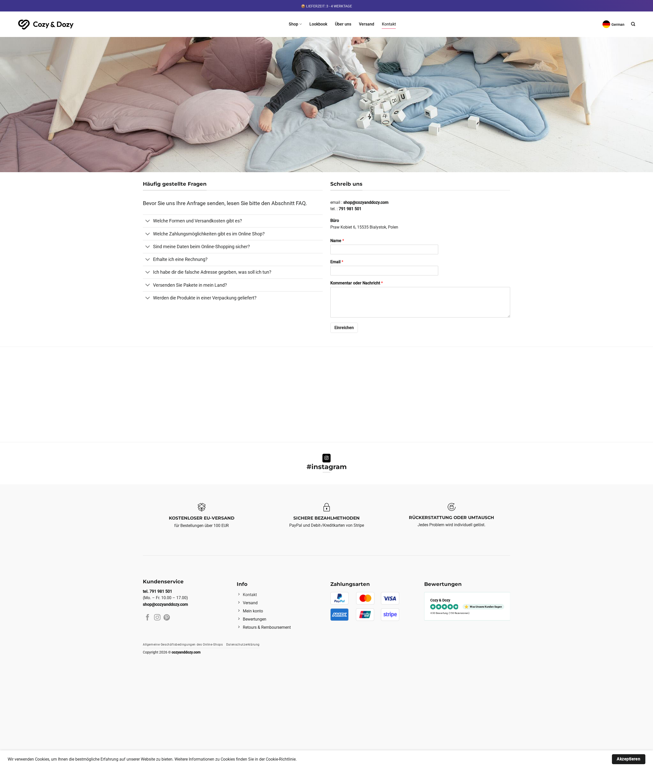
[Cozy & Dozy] (46, 24)
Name (337, 240)
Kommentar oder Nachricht (356, 283)
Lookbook (318, 24)
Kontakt (389, 24)
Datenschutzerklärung (243, 644)
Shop (293, 24)
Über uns (343, 24)
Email (336, 261)
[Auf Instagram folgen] (326, 458)
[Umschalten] (148, 221)
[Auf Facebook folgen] (147, 617)
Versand (366, 24)
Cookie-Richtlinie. (281, 759)
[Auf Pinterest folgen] (167, 617)
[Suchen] (633, 24)
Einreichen (344, 327)
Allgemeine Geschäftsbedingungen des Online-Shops (183, 644)
